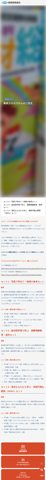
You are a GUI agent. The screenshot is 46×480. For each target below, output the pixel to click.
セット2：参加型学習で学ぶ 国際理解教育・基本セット (23, 206)
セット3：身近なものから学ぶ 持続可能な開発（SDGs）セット (22, 212)
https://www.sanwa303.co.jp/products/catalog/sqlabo (21, 275)
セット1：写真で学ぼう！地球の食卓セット (20, 202)
